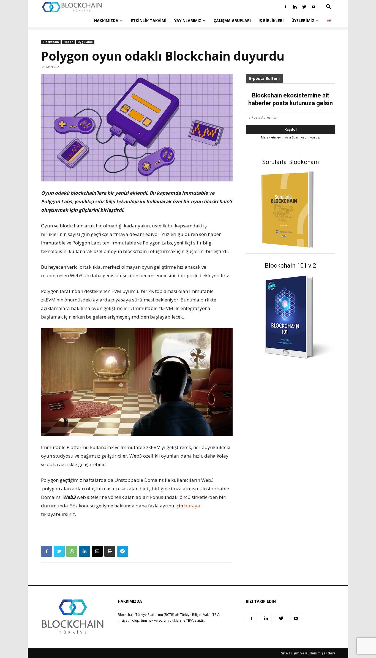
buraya (192, 505)
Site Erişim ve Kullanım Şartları (308, 653)
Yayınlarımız (187, 20)
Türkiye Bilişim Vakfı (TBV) (199, 614)
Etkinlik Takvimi (149, 20)
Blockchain (51, 42)
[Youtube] (313, 7)
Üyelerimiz (302, 20)
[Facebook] (285, 7)
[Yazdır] (109, 551)
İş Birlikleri (271, 20)
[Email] (97, 551)
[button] (328, 7)
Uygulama (85, 42)
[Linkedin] (295, 7)
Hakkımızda (106, 20)
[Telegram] (122, 551)
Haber (68, 42)
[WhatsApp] (71, 551)
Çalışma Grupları (232, 20)
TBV (189, 620)
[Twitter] (304, 7)
